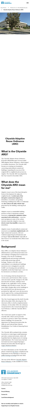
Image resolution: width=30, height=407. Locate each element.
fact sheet (15, 351)
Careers (3, 388)
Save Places (3, 7)
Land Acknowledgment (7, 397)
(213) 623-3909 (6, 383)
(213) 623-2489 (8, 382)
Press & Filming (5, 391)
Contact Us (4, 394)
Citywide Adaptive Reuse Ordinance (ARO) (13, 9)
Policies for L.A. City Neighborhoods (18, 7)
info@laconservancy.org (6, 385)
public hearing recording (8, 355)
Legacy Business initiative (8, 345)
